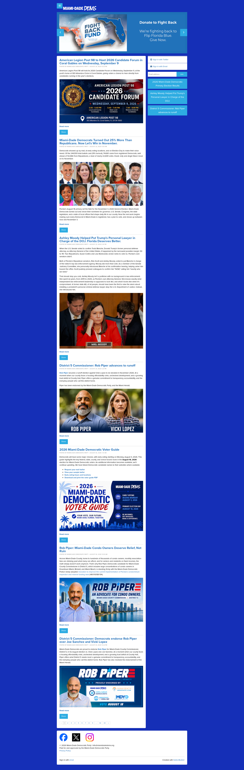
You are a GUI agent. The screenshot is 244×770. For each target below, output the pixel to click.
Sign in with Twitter (160, 59)
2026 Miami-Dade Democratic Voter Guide (89, 450)
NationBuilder (179, 760)
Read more (64, 126)
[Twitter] (78, 737)
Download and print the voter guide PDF (81, 478)
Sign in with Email (159, 66)
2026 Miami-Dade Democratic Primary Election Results (167, 83)
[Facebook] (65, 737)
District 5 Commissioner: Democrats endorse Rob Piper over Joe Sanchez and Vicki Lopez (98, 640)
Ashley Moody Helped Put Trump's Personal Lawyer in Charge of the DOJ (167, 97)
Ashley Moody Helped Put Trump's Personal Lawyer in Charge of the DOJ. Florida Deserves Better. (97, 239)
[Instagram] (92, 737)
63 (105, 723)
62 (100, 723)
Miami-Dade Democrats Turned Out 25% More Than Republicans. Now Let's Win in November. (95, 141)
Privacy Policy (65, 751)
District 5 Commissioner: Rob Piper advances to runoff (97, 365)
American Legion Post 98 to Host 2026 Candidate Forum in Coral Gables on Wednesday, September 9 (100, 61)
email (71, 760)
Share (63, 132)
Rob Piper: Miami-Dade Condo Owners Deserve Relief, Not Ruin (100, 549)
